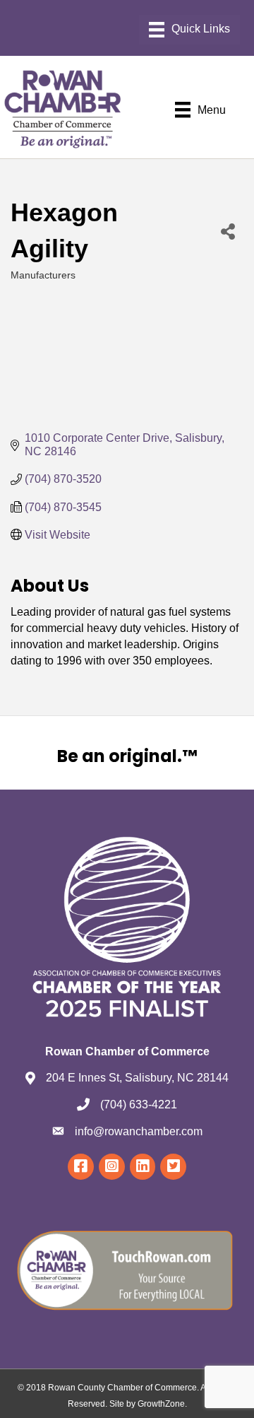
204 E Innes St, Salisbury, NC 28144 (137, 1078)
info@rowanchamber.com (138, 1131)
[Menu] (189, 30)
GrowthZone (161, 1404)
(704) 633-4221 (138, 1104)
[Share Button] (227, 231)
